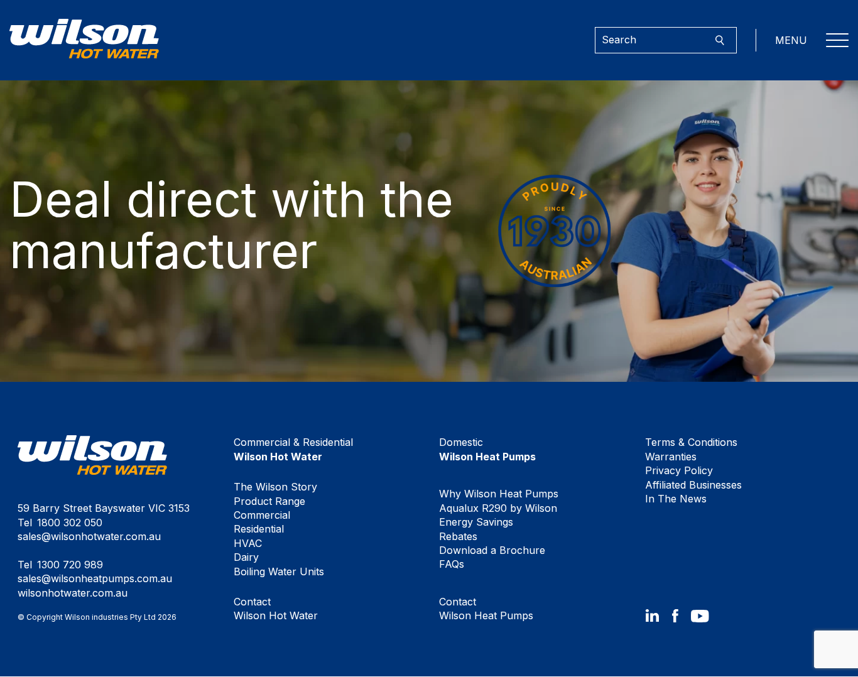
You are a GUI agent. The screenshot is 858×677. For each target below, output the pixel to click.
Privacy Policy (679, 470)
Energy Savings (476, 522)
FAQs (451, 564)
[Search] (719, 40)
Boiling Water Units (279, 571)
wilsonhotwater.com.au (73, 593)
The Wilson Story (275, 486)
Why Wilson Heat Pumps (498, 493)
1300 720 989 (70, 564)
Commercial (262, 515)
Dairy (246, 557)
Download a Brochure (492, 550)
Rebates (458, 536)
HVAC (248, 543)
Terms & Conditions (691, 442)
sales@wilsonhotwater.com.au (89, 536)
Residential (259, 529)
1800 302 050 (69, 522)
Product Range (269, 501)
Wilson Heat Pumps (486, 608)
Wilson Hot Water (276, 608)
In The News (676, 498)
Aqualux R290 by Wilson (498, 508)
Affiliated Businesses (693, 485)
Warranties (671, 456)
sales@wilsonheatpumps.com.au (95, 578)
